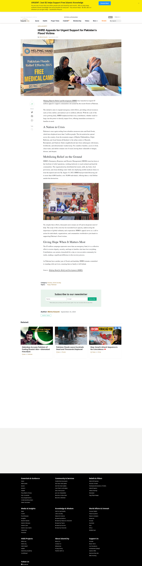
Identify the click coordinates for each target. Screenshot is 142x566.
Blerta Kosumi (54, 312)
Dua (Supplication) (26, 497)
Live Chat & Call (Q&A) (61, 488)
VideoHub (24, 530)
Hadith (23, 490)
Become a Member (60, 497)
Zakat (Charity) (93, 490)
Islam (22, 481)
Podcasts (23, 532)
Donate (91, 541)
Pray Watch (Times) (26, 493)
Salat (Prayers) (93, 488)
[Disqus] (71, 448)
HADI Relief (24, 546)
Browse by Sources (60, 525)
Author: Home (46, 315)
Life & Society (42, 26)
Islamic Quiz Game (26, 528)
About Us (57, 541)
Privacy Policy (59, 548)
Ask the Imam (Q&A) (60, 486)
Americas (91, 518)
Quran (23, 486)
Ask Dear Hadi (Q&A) (61, 483)
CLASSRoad (24, 553)
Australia (91, 523)
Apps (22, 511)
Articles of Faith (93, 483)
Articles (49, 283)
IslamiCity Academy (26, 551)
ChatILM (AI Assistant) (61, 481)
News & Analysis (93, 516)
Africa (90, 528)
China (99, 352)
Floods (64, 352)
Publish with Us (59, 551)
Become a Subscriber (61, 495)
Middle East (92, 530)
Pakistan (54, 285)
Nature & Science (60, 516)
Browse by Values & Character (63, 520)
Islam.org (23, 544)
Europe (91, 520)
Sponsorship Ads (94, 553)
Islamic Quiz (24, 525)
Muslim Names (25, 520)
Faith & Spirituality (60, 511)
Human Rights (93, 511)
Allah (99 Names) (93, 481)
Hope (49, 285)
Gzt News (93, 352)
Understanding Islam (27, 500)
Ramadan (91, 493)
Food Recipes (25, 516)
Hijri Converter (25, 495)
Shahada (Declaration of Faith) (97, 486)
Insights (23, 518)
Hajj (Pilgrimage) (93, 495)
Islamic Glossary (25, 523)
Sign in (110, 17)
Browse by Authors (60, 518)
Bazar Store (92, 544)
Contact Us (58, 544)
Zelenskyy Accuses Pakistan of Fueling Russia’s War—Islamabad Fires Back (98, 563)
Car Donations (93, 546)
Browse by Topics (60, 523)
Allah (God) (24, 483)
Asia (90, 525)
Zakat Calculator (25, 502)
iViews (24, 354)
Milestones (58, 546)
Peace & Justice (93, 513)
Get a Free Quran (60, 490)
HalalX (23, 548)
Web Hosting (92, 555)
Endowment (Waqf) (94, 548)
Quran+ (23, 488)
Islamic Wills (92, 551)
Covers (23, 513)
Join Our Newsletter (60, 493)
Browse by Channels (60, 528)
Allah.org (23, 541)
